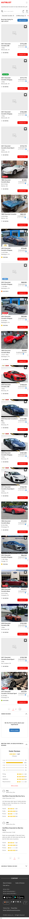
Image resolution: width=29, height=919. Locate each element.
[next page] (20, 709)
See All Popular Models (9, 891)
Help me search (22, 20)
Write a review (14, 786)
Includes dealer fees (22, 45)
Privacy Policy (14, 908)
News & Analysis (7, 883)
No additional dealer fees (21, 352)
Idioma (7, 902)
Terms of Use (6, 908)
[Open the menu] (27, 2)
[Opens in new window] (7, 897)
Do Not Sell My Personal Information (11, 910)
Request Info (22, 54)
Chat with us (6, 885)
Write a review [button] (14, 730)
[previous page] (9, 709)
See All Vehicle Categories (10, 893)
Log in (26, 902)
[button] (23, 11)
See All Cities (6, 889)
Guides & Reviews (19, 883)
